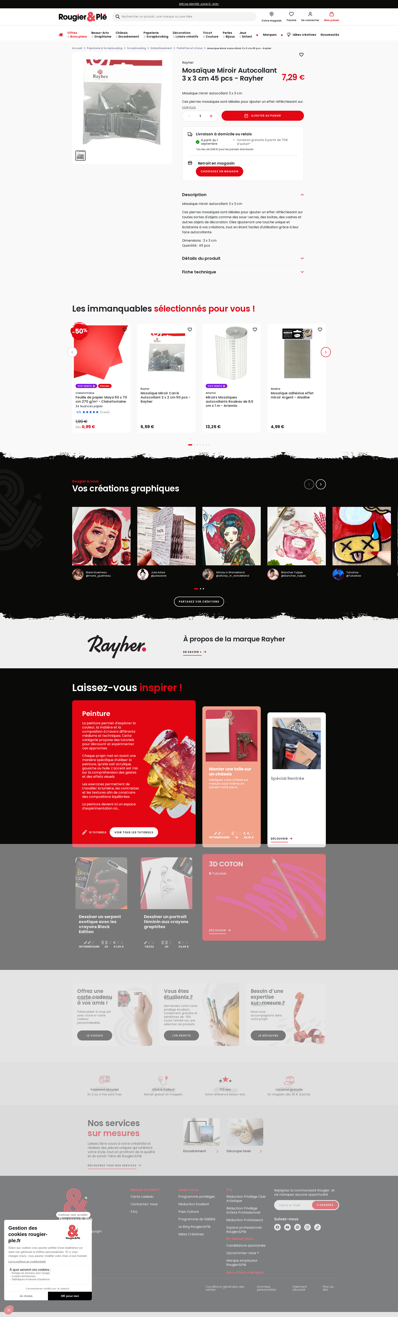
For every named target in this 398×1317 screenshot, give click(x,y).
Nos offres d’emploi (245, 1272)
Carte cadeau (142, 1197)
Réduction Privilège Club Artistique (246, 1199)
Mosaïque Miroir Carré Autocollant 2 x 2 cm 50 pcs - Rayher (165, 397)
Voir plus (189, 107)
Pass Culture (188, 1212)
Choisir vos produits (105, 424)
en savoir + (192, 652)
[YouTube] (287, 1227)
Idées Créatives (191, 1234)
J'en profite (181, 1035)
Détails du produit (201, 258)
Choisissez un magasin (219, 171)
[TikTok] (317, 1227)
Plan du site (328, 1288)
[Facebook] (277, 1227)
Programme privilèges (196, 1197)
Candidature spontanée (246, 1245)
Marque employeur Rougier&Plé (242, 1263)
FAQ (134, 1212)
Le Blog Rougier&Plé (194, 1227)
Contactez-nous (144, 1204)
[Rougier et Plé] (76, 1205)
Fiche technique (199, 272)
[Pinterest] (297, 1227)
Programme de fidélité (196, 1219)
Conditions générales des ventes (225, 1288)
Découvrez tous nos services (112, 1165)
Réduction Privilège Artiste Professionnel (243, 1210)
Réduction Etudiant (193, 1204)
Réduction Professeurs (244, 1220)
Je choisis (94, 1035)
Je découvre (268, 1035)
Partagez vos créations (199, 601)
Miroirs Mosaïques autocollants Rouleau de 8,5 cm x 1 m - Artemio (229, 401)
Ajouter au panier (266, 115)
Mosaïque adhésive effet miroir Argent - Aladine (292, 395)
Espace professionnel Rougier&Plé (244, 1230)
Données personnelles (266, 1288)
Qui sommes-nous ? (242, 1253)
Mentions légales (71, 1287)
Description (194, 195)
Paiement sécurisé (300, 1288)
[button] (310, 17)
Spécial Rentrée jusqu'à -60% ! (111, 4)
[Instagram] (307, 1227)
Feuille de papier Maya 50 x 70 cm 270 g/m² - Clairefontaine (101, 399)
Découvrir (279, 838)
